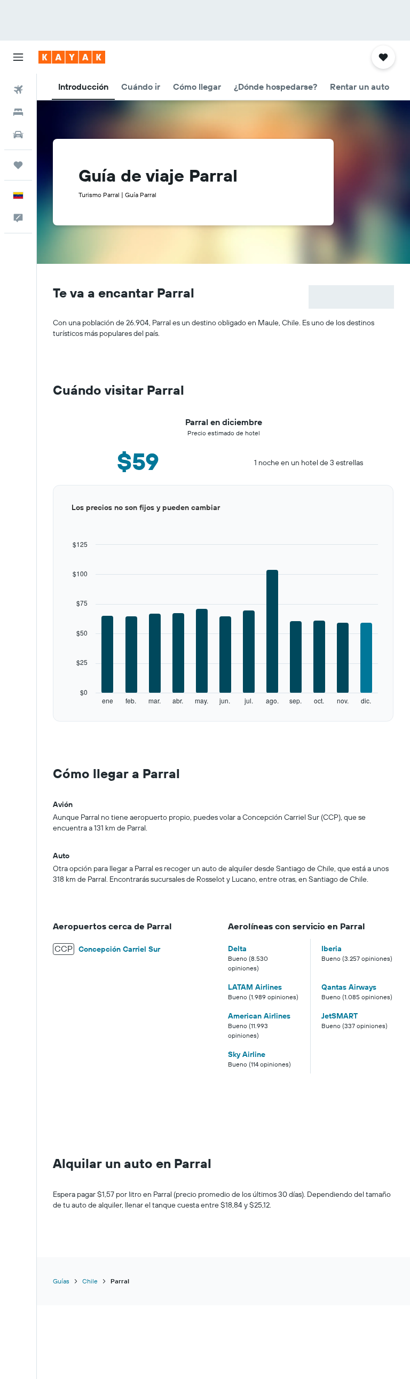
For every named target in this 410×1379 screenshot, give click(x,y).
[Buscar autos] (18, 134)
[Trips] (18, 165)
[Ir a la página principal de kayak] (71, 57)
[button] (18, 57)
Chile (90, 1281)
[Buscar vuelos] (18, 89)
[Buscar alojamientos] (18, 112)
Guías (61, 1281)
